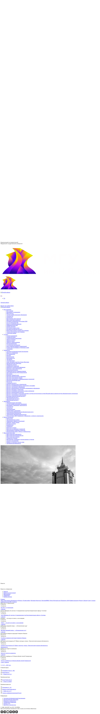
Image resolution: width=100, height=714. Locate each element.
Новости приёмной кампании (13, 204)
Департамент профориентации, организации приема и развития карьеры (24, 118)
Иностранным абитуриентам (13, 198)
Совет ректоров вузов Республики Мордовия (17, 60)
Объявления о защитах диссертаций (15, 149)
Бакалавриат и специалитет (13, 192)
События (85, 600)
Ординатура (9, 136)
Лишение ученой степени (12, 151)
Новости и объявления (12, 52)
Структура (9, 55)
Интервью (33, 600)
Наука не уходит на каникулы (8, 653)
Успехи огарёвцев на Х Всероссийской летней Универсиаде (16, 660)
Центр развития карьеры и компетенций (16, 185)
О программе (9, 68)
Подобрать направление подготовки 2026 (16, 201)
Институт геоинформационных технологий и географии (20, 87)
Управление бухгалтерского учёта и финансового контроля (21, 124)
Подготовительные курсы (12, 208)
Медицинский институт (12, 99)
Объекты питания (10, 179)
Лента (2, 600)
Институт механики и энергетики (14, 91)
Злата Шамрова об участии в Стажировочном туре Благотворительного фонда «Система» (23, 615)
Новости (8, 70)
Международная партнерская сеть (14, 164)
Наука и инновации (8, 145)
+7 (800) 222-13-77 (5, 233)
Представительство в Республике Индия (16, 115)
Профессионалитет (8, 74)
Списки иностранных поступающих (15, 211)
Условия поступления (11, 167)
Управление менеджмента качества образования (18, 120)
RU (1, 46)
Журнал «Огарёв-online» (24, 600)
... (5, 665)
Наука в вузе (9, 147)
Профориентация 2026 (12, 205)
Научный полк (57, 600)
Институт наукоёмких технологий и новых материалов (20, 92)
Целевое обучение (11, 206)
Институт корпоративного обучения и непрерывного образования (23, 90)
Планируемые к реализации (13, 139)
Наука (51, 600)
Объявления (7, 595)
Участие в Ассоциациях (12, 169)
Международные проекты (12, 165)
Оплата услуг (7, 703)
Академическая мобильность (13, 172)
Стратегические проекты (12, 71)
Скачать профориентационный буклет (11, 693)
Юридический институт (12, 101)
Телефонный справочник (12, 64)
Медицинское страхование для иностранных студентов (20, 168)
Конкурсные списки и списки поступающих (17, 210)
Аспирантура (9, 135)
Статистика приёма (11, 213)
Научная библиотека (11, 182)
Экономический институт (12, 100)
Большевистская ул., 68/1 (7, 217)
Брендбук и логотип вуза (10, 704)
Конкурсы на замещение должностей (15, 157)
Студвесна (14, 601)
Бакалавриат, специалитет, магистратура (16, 133)
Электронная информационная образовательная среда (19, 140)
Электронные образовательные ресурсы (16, 143)
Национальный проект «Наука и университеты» (18, 160)
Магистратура (9, 193)
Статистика (9, 79)
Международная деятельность (13, 163)
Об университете (10, 54)
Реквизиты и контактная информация (15, 66)
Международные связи (9, 161)
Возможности (14, 600)
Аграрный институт (11, 84)
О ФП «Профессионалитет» (13, 75)
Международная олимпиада (13, 200)
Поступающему (7, 189)
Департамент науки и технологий (14, 125)
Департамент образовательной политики (16, 119)
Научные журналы (11, 152)
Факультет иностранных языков (14, 107)
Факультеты (6, 103)
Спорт (89, 600)
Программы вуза (10, 56)
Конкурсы (38, 600)
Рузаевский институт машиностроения (16, 114)
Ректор (81, 600)
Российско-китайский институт (14, 209)
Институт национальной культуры (15, 94)
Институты (6, 83)
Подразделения (7, 116)
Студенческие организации (13, 184)
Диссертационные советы (12, 148)
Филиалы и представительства (11, 111)
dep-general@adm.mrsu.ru (7, 220)
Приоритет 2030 (8, 67)
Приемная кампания (11, 78)
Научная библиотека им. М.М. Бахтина (16, 128)
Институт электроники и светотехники (16, 96)
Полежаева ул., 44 (5, 227)
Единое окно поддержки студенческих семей (17, 186)
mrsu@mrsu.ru (5, 672)
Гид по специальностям (12, 202)
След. (9, 665)
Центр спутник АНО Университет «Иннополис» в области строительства (24, 144)
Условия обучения (10, 176)
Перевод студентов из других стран (15, 171)
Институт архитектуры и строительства (16, 86)
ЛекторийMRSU (45, 600)
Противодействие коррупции (13, 62)
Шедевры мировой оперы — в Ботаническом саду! (13, 630)
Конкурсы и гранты (11, 156)
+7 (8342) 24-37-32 (5, 223)
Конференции (9, 153)
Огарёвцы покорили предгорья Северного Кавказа (13, 638)
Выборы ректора (8, 596)
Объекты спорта (10, 180)
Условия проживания (11, 175)
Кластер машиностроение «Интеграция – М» (17, 76)
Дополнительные (10, 137)
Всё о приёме (9, 190)
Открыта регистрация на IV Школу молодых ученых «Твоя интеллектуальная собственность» (24, 645)
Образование (7, 130)
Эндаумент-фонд (10, 59)
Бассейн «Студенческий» (7, 607)
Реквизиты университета (10, 701)
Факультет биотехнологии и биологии (16, 105)
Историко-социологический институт (15, 97)
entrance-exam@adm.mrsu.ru (7, 230)
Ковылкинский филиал (12, 112)
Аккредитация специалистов (13, 141)
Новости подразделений (10, 592)
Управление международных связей (15, 122)
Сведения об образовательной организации (17, 51)
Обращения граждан (11, 63)
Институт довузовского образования (15, 88)
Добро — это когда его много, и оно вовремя (12, 622)
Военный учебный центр (12, 104)
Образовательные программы (13, 131)
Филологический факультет (13, 109)
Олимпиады (9, 155)
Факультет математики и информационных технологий (20, 108)
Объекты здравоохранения (13, 181)
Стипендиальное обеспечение (13, 177)
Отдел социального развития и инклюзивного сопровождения (22, 123)
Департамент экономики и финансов (15, 127)
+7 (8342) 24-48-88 (6, 681)
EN (1, 47)
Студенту (6, 173)
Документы (9, 58)
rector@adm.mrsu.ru (7, 679)
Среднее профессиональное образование (16, 132)
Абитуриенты (7, 600)
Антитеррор (9, 188)
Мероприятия (7, 594)
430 (7, 665)
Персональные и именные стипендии (15, 159)
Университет (7, 50)
